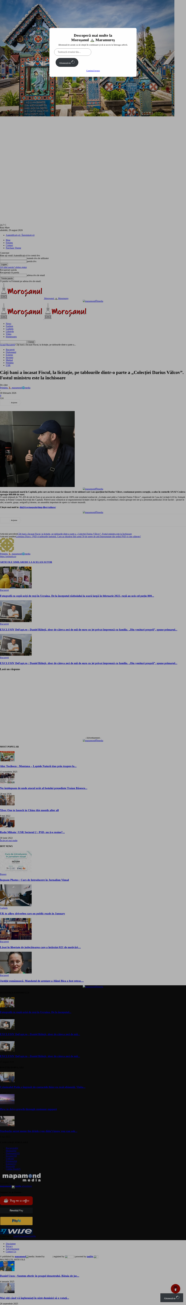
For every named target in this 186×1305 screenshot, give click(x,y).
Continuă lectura (93, 71)
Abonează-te (65, 63)
